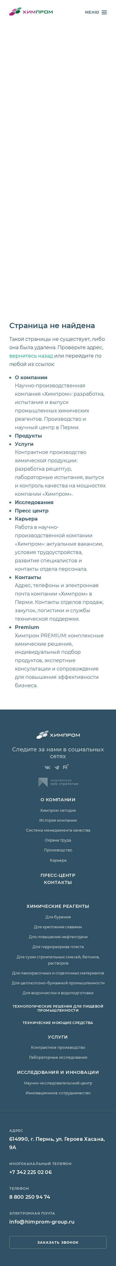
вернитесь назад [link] (31, 355)
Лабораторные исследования (58, 1057)
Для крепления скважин (58, 926)
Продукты (28, 435)
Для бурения (58, 916)
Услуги (24, 444)
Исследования (34, 502)
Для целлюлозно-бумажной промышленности (58, 982)
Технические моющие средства (58, 1022)
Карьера (26, 518)
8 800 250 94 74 (29, 1196)
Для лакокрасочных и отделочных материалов (58, 972)
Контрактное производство (58, 1047)
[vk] (47, 768)
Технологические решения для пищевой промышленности (58, 1008)
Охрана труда (58, 839)
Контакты (28, 577)
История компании (58, 820)
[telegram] (57, 768)
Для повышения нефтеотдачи (58, 936)
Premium (27, 627)
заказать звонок (58, 1242)
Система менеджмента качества (58, 830)
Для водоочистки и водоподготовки (58, 992)
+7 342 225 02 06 (30, 1172)
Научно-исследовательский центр (58, 1082)
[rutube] (66, 767)
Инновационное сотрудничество (58, 1092)
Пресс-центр (58, 875)
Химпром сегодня (58, 810)
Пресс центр (32, 510)
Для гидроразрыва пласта (58, 946)
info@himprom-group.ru (42, 1221)
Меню (92, 12)
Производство (58, 849)
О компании (31, 377)
